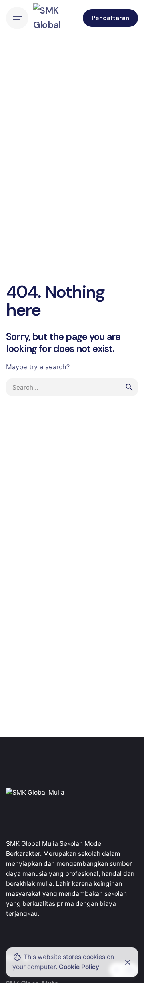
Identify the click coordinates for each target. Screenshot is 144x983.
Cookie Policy (79, 967)
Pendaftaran (110, 18)
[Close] (128, 962)
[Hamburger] (17, 18)
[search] (129, 387)
